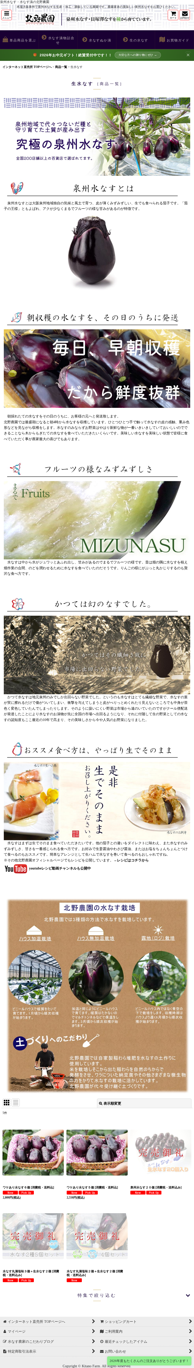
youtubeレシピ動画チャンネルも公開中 (60, 868)
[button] (6, 15)
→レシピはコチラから (131, 860)
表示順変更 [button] (112, 1103)
